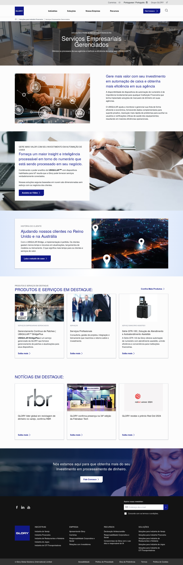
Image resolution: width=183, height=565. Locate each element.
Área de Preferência (127, 562)
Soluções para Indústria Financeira (152, 535)
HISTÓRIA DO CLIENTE (31, 226)
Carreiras (73, 535)
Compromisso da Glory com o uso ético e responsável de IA (117, 542)
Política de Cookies (160, 562)
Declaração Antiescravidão (114, 531)
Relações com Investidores (80, 544)
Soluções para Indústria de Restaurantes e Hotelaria (149, 539)
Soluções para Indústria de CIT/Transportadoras (149, 549)
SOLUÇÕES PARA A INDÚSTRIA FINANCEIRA (91, 33)
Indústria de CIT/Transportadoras (48, 545)
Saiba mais (23, 353)
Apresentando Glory (77, 531)
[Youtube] (29, 507)
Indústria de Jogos (42, 542)
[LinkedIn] (23, 507)
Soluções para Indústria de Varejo (152, 531)
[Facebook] (17, 507)
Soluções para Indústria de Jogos (152, 544)
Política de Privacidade (104, 562)
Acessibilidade (84, 562)
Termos (144, 562)
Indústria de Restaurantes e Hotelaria (49, 538)
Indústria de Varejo (42, 531)
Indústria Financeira (42, 535)
